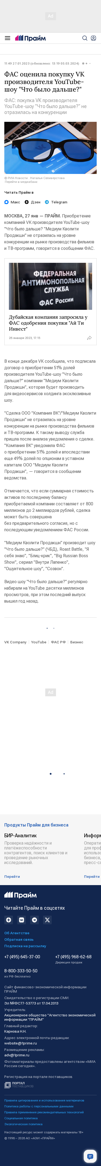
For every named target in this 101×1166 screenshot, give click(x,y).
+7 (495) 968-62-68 (73, 959)
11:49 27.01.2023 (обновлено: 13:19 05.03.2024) (41, 63)
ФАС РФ (58, 642)
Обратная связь (19, 939)
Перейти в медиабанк (21, 182)
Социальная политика (21, 1118)
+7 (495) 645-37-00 (22, 957)
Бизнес (76, 642)
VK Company (15, 642)
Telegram (59, 202)
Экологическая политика (23, 1124)
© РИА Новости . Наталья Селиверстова (34, 178)
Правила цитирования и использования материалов (44, 1100)
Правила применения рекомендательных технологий (44, 1112)
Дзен (35, 202)
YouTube (38, 642)
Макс (15, 202)
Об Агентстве (16, 933)
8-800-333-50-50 (20, 973)
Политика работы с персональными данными (39, 1106)
